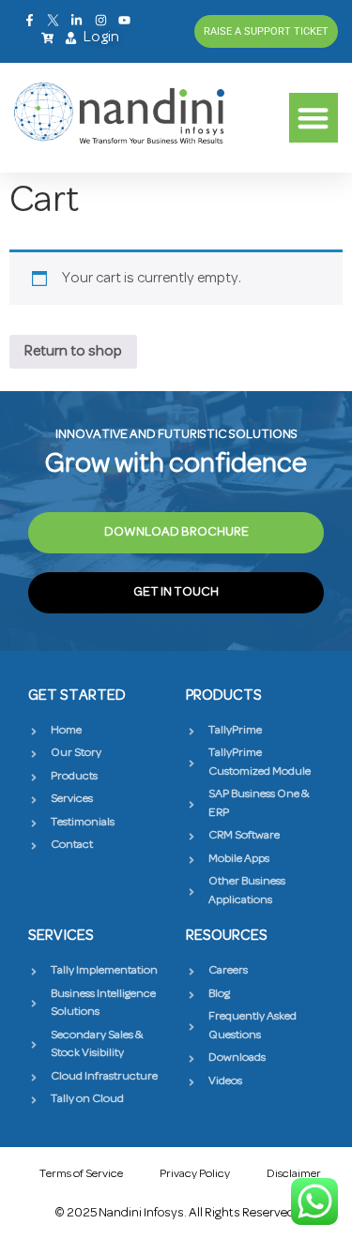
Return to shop (73, 351)
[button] (314, 118)
